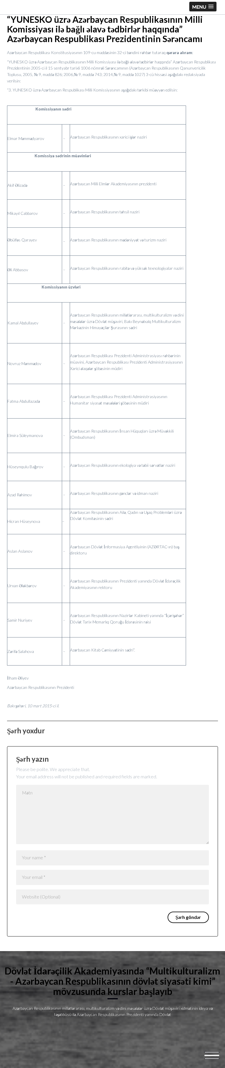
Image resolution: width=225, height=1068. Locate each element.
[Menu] (211, 1055)
